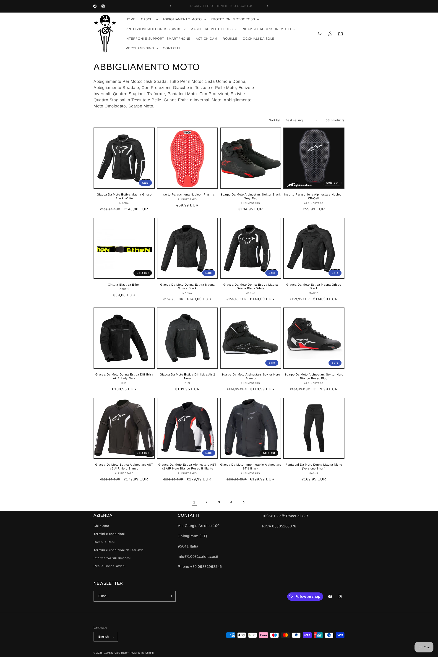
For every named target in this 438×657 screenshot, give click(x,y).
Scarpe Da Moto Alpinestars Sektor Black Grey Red (250, 196)
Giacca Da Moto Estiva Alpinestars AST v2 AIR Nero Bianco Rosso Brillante (187, 466)
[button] (149, 19)
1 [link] (194, 502)
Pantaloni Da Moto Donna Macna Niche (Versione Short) (313, 466)
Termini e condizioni (109, 534)
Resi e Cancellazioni (109, 566)
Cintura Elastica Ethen (124, 284)
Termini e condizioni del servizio (119, 550)
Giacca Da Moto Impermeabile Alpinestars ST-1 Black (250, 466)
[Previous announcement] (170, 6)
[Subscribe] (170, 596)
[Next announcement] (268, 6)
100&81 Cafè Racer (116, 653)
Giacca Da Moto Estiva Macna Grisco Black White (124, 196)
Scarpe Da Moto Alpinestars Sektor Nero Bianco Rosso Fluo (313, 376)
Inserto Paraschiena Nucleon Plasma (187, 194)
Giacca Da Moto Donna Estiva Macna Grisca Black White (250, 286)
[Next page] (244, 502)
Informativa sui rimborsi (112, 558)
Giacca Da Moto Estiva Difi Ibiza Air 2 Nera (187, 376)
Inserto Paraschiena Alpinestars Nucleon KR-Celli (313, 196)
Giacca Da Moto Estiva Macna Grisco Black (313, 286)
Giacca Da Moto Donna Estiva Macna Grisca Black (187, 286)
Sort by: (275, 120)
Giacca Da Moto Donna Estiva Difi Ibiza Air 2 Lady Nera (124, 376)
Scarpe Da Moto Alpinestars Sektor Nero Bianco (250, 376)
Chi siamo (101, 526)
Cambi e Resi (104, 542)
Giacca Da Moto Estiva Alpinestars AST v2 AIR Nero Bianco (124, 466)
